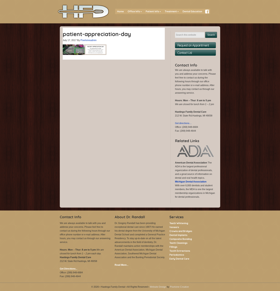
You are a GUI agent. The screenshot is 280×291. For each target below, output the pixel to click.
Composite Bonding (180, 239)
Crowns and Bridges (180, 231)
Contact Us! (184, 53)
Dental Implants (178, 235)
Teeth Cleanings (178, 242)
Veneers (174, 227)
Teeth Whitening (178, 223)
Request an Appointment (193, 45)
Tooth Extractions (179, 250)
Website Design (158, 287)
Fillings (173, 246)
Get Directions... (68, 268)
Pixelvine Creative (179, 287)
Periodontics (176, 254)
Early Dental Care (179, 258)
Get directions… (183, 123)
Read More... (121, 265)
